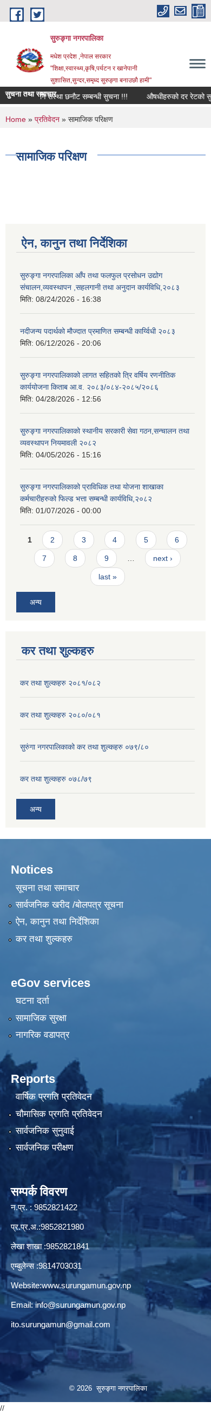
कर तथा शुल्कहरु (44, 939)
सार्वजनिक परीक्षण (44, 1147)
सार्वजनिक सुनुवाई (45, 1131)
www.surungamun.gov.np (86, 1285)
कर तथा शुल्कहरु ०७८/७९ (56, 778)
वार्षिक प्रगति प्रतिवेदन (54, 1097)
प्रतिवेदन (47, 119)
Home (15, 119)
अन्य (36, 602)
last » (107, 576)
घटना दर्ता (32, 1001)
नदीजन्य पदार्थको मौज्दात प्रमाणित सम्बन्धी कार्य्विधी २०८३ (97, 331)
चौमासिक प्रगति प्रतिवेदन (59, 1114)
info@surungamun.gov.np (80, 1304)
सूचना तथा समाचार (47, 888)
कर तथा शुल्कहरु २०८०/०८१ (60, 715)
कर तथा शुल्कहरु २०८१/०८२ (60, 683)
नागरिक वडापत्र (42, 1035)
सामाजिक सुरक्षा (41, 1018)
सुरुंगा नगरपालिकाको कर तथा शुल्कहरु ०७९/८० (84, 746)
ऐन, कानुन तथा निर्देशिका (57, 921)
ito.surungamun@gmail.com (60, 1324)
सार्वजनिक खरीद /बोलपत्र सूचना (69, 905)
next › (163, 558)
